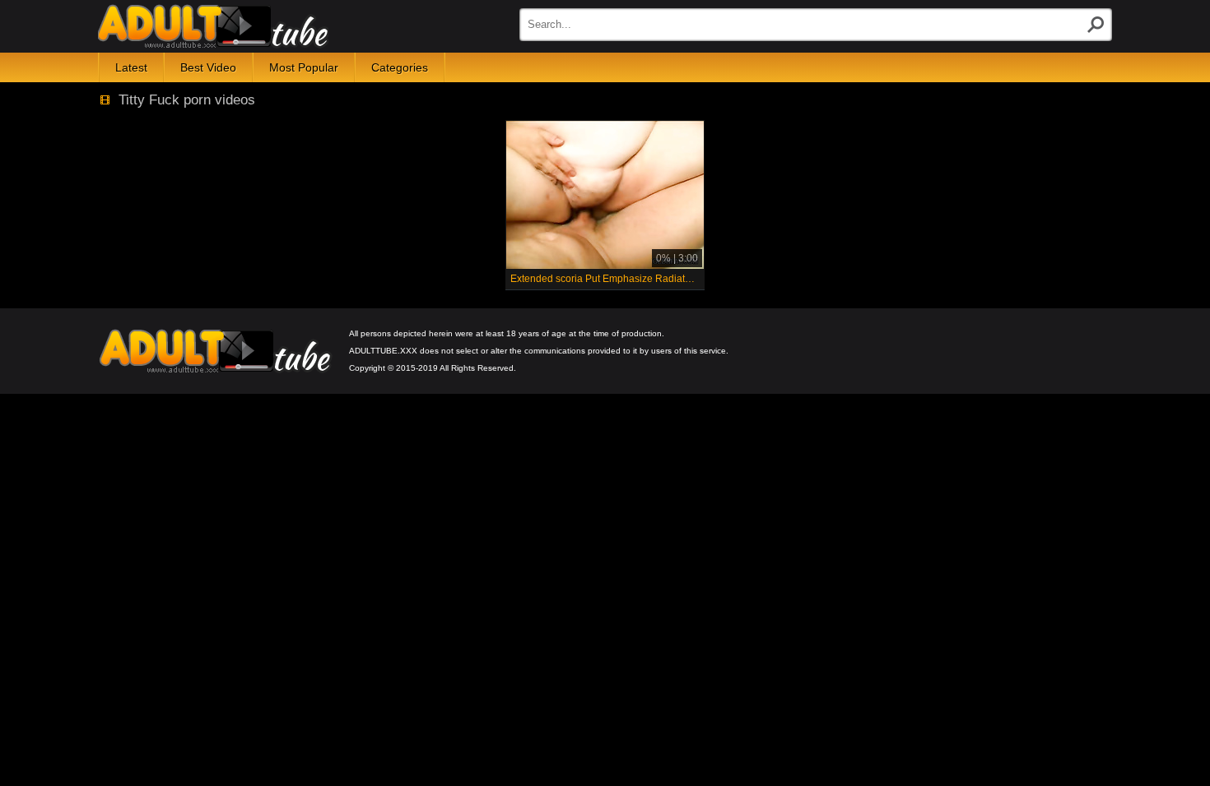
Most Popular (303, 67)
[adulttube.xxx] (213, 26)
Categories (399, 67)
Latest (131, 67)
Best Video (208, 67)
